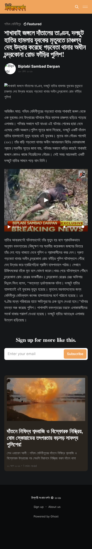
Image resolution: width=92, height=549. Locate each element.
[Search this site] (76, 6)
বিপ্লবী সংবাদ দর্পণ (40, 498)
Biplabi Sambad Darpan (39, 66)
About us (54, 506)
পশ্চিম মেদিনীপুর (12, 24)
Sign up (39, 506)
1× (31, 227)
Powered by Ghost (46, 516)
